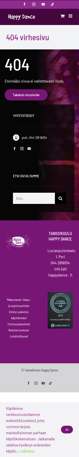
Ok (67, 429)
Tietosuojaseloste (18, 324)
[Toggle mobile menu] (71, 16)
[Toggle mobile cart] (63, 16)
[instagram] (21, 148)
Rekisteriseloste (19, 330)
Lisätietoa (26, 450)
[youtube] (29, 148)
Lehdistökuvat (19, 336)
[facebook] (14, 148)
